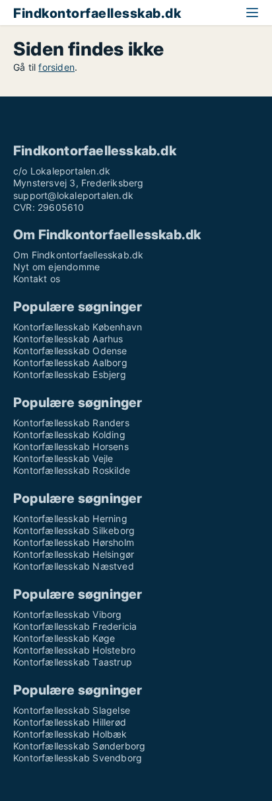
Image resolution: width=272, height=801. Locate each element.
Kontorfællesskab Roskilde (71, 470)
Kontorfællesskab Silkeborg (74, 530)
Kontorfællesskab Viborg (67, 614)
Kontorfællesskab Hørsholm (73, 542)
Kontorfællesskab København (77, 326)
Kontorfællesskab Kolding (69, 434)
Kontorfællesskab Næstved (73, 566)
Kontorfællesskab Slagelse (71, 710)
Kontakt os (36, 278)
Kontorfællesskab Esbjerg (69, 374)
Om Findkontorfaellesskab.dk (78, 254)
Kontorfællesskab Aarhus (68, 338)
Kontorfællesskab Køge (64, 638)
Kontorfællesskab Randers (71, 422)
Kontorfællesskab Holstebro (74, 650)
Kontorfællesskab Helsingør (73, 554)
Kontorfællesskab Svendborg (77, 757)
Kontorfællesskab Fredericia (75, 626)
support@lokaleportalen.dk (73, 195)
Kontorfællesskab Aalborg (70, 362)
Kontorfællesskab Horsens (71, 446)
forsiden (56, 67)
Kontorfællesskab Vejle (63, 458)
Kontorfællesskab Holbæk (70, 734)
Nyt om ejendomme (56, 266)
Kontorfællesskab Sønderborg (79, 745)
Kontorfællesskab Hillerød (69, 722)
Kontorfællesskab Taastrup (72, 662)
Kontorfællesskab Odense (70, 350)
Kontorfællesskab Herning (70, 518)
